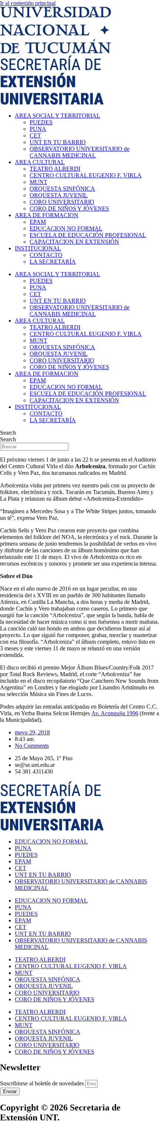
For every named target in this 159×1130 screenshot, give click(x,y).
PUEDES (41, 122)
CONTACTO (46, 255)
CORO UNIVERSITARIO (62, 202)
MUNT (38, 182)
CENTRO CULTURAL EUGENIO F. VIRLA (86, 175)
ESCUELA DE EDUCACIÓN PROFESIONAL (88, 235)
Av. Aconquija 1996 (114, 713)
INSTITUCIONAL (38, 248)
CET (35, 135)
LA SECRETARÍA (53, 261)
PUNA (38, 129)
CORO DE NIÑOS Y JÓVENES (69, 208)
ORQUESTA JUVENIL (59, 195)
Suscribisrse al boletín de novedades (42, 1083)
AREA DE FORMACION (46, 215)
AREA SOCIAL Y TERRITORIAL (57, 115)
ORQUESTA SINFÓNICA (62, 188)
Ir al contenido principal (27, 3)
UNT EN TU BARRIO (58, 142)
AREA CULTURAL (40, 162)
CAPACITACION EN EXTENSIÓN (74, 242)
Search (8, 433)
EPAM (38, 222)
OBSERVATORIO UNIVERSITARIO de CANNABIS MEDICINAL (79, 152)
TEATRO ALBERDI (55, 169)
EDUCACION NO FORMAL (66, 228)
